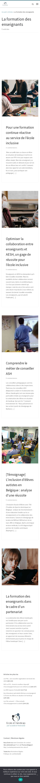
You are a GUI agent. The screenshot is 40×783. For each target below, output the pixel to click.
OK (21, 780)
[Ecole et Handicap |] (5, 3)
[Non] (37, 775)
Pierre (18, 745)
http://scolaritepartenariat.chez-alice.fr (16, 747)
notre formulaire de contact (22, 743)
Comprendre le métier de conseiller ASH (20, 368)
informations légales (16, 751)
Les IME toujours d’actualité (12, 690)
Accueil (4, 12)
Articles (10, 12)
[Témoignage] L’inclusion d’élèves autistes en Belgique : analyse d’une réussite (20, 485)
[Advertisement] (20, 58)
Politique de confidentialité (12, 754)
